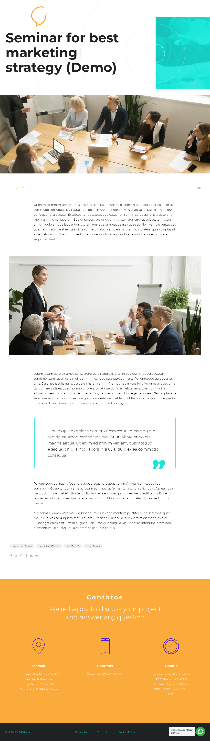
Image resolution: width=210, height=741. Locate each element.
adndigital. (25, 732)
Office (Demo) (16, 187)
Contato (181, 15)
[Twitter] (16, 555)
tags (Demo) (93, 546)
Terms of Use (104, 732)
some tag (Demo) (22, 546)
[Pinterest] (21, 555)
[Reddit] (36, 555)
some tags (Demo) (49, 546)
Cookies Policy (127, 732)
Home (164, 15)
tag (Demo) (73, 546)
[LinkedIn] (31, 555)
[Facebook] (11, 555)
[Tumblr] (26, 555)
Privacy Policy (83, 732)
